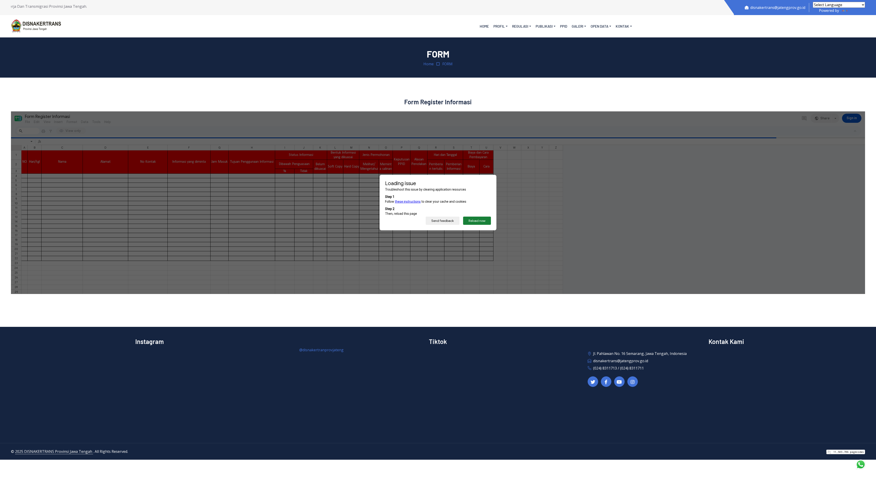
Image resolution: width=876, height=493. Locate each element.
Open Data (599, 26)
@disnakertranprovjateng (321, 349)
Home (484, 26)
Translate (856, 10)
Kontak (622, 26)
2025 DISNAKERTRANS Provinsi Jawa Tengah (54, 451)
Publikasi (544, 26)
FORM (447, 63)
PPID (563, 26)
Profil (499, 26)
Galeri (577, 26)
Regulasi (520, 26)
